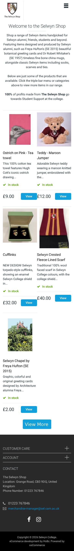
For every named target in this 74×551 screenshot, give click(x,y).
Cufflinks (9, 255)
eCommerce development (24, 541)
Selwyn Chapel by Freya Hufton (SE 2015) (16, 366)
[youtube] (46, 520)
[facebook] (29, 519)
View (29, 196)
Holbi (46, 541)
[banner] (37, 424)
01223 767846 (19, 503)
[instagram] (39, 519)
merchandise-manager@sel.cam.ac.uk (33, 508)
